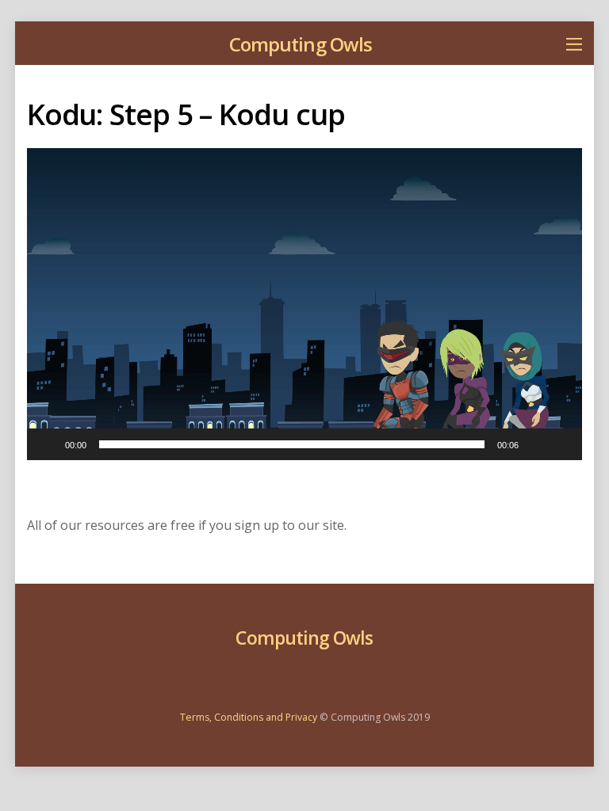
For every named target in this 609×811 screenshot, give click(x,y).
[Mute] (536, 444)
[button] (304, 304)
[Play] (48, 444)
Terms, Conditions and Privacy (248, 717)
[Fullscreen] (561, 444)
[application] (304, 304)
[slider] (292, 444)
